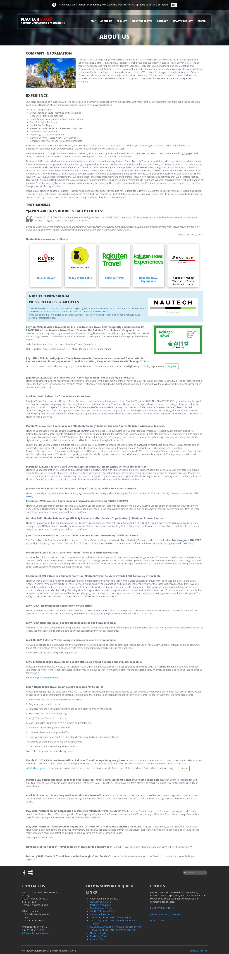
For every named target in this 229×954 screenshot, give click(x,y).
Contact (162, 21)
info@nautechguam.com (35, 932)
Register (172, 366)
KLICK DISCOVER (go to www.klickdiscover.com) (116, 926)
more (184, 768)
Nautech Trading (99, 932)
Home (92, 21)
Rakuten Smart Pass (101, 907)
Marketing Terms (99, 936)
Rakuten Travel (114, 277)
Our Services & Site (100, 901)
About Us (106, 21)
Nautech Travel (142, 21)
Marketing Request (100, 904)
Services (122, 21)
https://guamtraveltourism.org (176, 543)
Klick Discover (46, 277)
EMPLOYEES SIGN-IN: (162, 907)
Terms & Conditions (198, 950)
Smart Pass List (183, 21)
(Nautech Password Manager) (166, 914)
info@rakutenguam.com (45, 677)
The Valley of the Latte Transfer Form (110, 917)
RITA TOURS (157, 920)
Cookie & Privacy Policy (102, 911)
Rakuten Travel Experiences (148, 279)
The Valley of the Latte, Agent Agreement (113, 929)
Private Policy (97, 939)
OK (174, 4)
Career (201, 21)
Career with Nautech (101, 914)
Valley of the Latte (80, 277)
